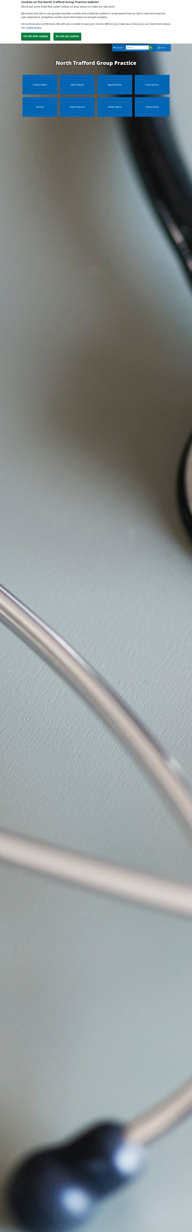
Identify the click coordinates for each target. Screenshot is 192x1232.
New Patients (77, 85)
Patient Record (77, 107)
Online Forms (152, 107)
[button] (118, 47)
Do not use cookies (67, 36)
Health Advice (114, 107)
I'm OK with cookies (36, 36)
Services (40, 107)
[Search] (151, 47)
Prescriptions (152, 85)
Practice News (40, 85)
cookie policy (33, 27)
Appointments (115, 85)
